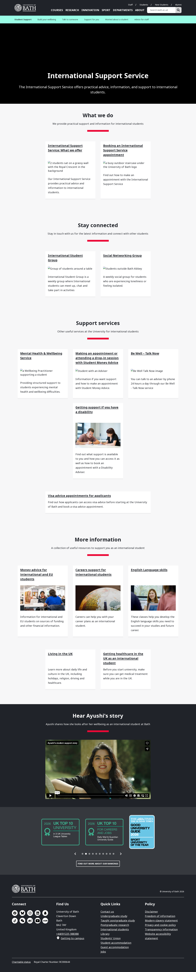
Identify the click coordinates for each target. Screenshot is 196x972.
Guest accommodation (115, 947)
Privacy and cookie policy (160, 925)
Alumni (178, 4)
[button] (75, 854)
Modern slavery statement (161, 920)
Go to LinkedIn (37, 913)
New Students (161, 4)
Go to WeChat (22, 921)
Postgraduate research (115, 925)
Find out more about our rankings (98, 863)
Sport (106, 10)
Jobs (103, 951)
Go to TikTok (15, 921)
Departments (123, 10)
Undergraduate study (114, 916)
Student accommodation (116, 942)
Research (72, 10)
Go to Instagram (30, 913)
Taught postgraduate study (118, 920)
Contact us (107, 911)
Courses (57, 10)
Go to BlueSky (22, 913)
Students (144, 4)
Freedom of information (160, 916)
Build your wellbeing (46, 19)
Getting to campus (72, 938)
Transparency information (161, 929)
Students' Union (111, 938)
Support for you (91, 19)
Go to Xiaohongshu (45, 921)
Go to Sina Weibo (30, 921)
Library (105, 934)
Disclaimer (151, 911)
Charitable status (21, 962)
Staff (130, 4)
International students (115, 929)
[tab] (82, 854)
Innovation (90, 10)
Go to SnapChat (45, 913)
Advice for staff (141, 19)
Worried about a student (116, 19)
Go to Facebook (15, 913)
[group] (60, 832)
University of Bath (26, 8)
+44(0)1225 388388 (67, 934)
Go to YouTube (37, 921)
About (139, 10)
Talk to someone (70, 19)
